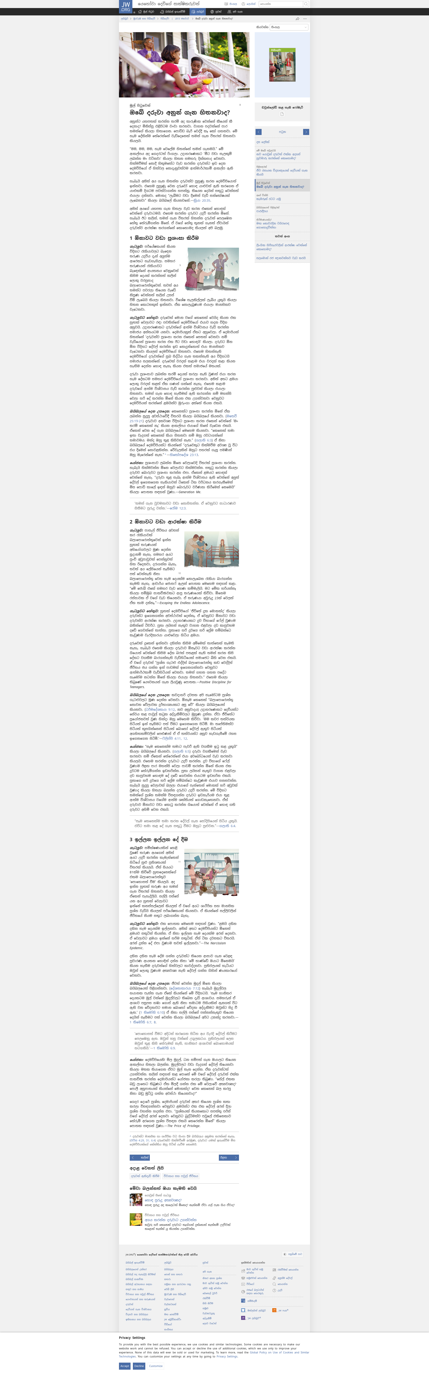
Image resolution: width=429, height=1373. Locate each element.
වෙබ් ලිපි (169, 1289)
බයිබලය (168, 1269)
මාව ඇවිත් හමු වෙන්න (215, 1283)
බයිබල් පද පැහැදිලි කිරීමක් (141, 1274)
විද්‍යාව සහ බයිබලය (137, 1314)
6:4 (152, 1140)
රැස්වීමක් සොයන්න (285, 1270)
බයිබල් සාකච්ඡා (134, 1279)
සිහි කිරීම (208, 1303)
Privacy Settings (227, 1356)
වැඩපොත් (169, 1299)
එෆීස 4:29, (138, 1140)
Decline (139, 1366)
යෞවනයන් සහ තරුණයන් (140, 1299)
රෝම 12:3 (178, 508)
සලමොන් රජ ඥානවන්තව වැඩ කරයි (281, 258)
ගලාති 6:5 (182, 751)
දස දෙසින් (262, 142)
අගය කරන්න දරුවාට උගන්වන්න (171, 1220)
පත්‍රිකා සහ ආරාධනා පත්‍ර (177, 1284)
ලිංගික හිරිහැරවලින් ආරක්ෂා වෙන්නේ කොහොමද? (281, 247)
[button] (172, 11)
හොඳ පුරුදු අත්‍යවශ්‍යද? (163, 1200)
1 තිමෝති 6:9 (164, 1048)
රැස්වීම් (206, 1298)
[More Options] (305, 18)
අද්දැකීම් (207, 1318)
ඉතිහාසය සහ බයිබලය (138, 1319)
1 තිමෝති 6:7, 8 (143, 1022)
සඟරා (167, 1279)
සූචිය (167, 1309)
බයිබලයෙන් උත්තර (136, 1269)
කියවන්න (262, 27)
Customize (156, 1366)
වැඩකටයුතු (209, 1313)
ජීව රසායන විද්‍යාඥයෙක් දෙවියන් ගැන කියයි (282, 170)
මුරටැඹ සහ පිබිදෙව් (144, 18)
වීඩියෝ (168, 1324)
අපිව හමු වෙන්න (212, 1288)
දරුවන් (129, 1304)
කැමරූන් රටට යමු (268, 197)
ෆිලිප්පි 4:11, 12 (174, 738)
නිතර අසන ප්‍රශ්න (212, 1278)
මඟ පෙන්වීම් (171, 1314)
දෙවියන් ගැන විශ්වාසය (138, 1309)
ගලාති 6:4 (227, 826)
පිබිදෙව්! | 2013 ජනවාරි (175, 18)
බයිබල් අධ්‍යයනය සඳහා (139, 1284)
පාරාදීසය (267, 209)
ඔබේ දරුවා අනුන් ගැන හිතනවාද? (280, 185)
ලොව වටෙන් (210, 1323)
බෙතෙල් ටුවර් (210, 1293)
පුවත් (205, 1262)
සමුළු (205, 1308)
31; (147, 1140)
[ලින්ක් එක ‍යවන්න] (298, 18)
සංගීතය (168, 1329)
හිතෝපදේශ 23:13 (184, 455)
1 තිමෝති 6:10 (152, 1012)
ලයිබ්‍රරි (124, 18)
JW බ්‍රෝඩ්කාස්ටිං (172, 1319)
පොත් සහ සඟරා (173, 1274)
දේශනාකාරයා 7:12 (184, 988)
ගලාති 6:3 (204, 440)
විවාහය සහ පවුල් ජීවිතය (140, 1294)
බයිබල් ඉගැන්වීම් (135, 1262)
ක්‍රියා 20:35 (202, 200)
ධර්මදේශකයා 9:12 (160, 710)
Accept (124, 1366)
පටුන (282, 132)
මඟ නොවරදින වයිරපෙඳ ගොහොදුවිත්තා (272, 223)
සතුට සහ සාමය (135, 1289)
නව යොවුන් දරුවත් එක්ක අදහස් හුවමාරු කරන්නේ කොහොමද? (278, 154)
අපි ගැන (207, 1271)
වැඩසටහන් (170, 1304)
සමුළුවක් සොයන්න (254, 1278)
